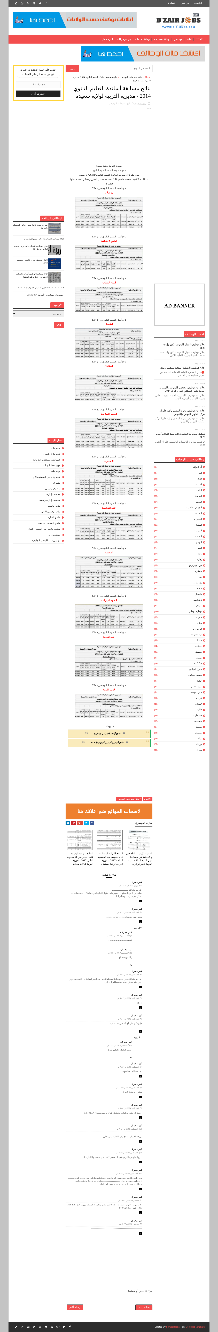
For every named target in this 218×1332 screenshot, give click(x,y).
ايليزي (199, 548)
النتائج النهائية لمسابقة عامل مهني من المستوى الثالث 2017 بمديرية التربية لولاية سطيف (110, 858)
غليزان (198, 704)
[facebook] (46, 3)
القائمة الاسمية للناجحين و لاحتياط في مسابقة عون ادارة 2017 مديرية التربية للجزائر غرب (139, 858)
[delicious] (16, 3)
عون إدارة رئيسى (51, 454)
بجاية (199, 559)
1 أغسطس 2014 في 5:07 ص (129, 974)
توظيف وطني (195, 611)
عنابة (199, 680)
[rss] (28, 3)
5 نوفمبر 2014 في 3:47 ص (130, 1224)
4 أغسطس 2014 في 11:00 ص (129, 1088)
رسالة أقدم (75, 1307)
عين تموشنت (195, 692)
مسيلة (199, 727)
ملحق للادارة (54, 517)
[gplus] (57, 1326)
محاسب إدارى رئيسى (49, 500)
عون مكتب (55, 471)
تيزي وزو (197, 629)
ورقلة (199, 744)
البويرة (198, 496)
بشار (199, 576)
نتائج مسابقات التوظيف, (120, 103)
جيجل (199, 640)
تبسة (199, 588)
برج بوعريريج (195, 565)
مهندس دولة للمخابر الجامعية (46, 540)
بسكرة (198, 571)
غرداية (199, 698)
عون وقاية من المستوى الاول (46, 477)
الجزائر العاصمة (194, 507)
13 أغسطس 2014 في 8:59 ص (129, 1173)
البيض (199, 501)
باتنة (200, 553)
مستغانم (198, 721)
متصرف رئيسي (52, 488)
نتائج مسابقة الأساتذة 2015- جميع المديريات (44, 238)
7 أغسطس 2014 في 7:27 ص (119, 1045)
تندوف (199, 605)
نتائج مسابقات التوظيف (131, 77)
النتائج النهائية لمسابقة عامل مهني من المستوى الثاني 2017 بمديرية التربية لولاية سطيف (80, 858)
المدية (199, 525)
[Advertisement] (179, 116)
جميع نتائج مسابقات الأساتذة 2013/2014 (45, 295)
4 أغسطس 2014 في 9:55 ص (119, 953)
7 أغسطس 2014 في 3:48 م (130, 1108)
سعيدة (199, 657)
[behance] (28, 1326)
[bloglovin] (46, 1326)
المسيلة (198, 530)
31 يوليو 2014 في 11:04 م (131, 885)
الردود (137, 928)
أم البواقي (197, 467)
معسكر (198, 732)
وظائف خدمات (142, 39)
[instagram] (22, 3)
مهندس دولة (54, 534)
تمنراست (197, 600)
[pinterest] (34, 3)
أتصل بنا (171, 3)
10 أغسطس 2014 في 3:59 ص (129, 1153)
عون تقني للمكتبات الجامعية (46, 459)
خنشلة (198, 646)
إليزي (199, 473)
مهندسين (178, 39)
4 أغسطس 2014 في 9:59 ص (129, 1067)
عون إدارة (55, 448)
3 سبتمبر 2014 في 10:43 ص (130, 1200)
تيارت (199, 617)
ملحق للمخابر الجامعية (49, 523)
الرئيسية (198, 3)
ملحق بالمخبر (53, 506)
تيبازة (199, 623)
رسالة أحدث (144, 1307)
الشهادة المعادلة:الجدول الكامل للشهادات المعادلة (41, 287)
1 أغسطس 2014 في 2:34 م (130, 1019)
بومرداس (197, 582)
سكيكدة (198, 663)
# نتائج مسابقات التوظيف (129, 799)
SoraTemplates (173, 1327)
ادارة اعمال (107, 39)
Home (199, 39)
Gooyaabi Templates (195, 1327)
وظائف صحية (162, 39)
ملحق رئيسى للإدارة (50, 511)
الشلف (198, 513)
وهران (199, 750)
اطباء (189, 39)
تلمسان (198, 594)
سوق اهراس (195, 669)
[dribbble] (40, 1326)
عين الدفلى (196, 686)
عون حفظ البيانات (51, 465)
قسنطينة (197, 715)
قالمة (199, 709)
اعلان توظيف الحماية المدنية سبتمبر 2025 (182, 367)
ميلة (200, 738)
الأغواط (198, 484)
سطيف (198, 652)
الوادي (199, 542)
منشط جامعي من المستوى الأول (44, 529)
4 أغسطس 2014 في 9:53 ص (119, 936)
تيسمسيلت (196, 634)
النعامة (198, 536)
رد (140, 901)
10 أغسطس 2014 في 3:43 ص (129, 1129)
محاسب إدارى (53, 494)
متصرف (56, 483)
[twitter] (40, 3)
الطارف (198, 519)
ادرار (199, 478)
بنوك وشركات (124, 39)
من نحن (185, 3)
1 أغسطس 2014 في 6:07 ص (129, 998)
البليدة (199, 490)
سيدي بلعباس (195, 675)
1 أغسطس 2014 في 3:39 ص (129, 912)
